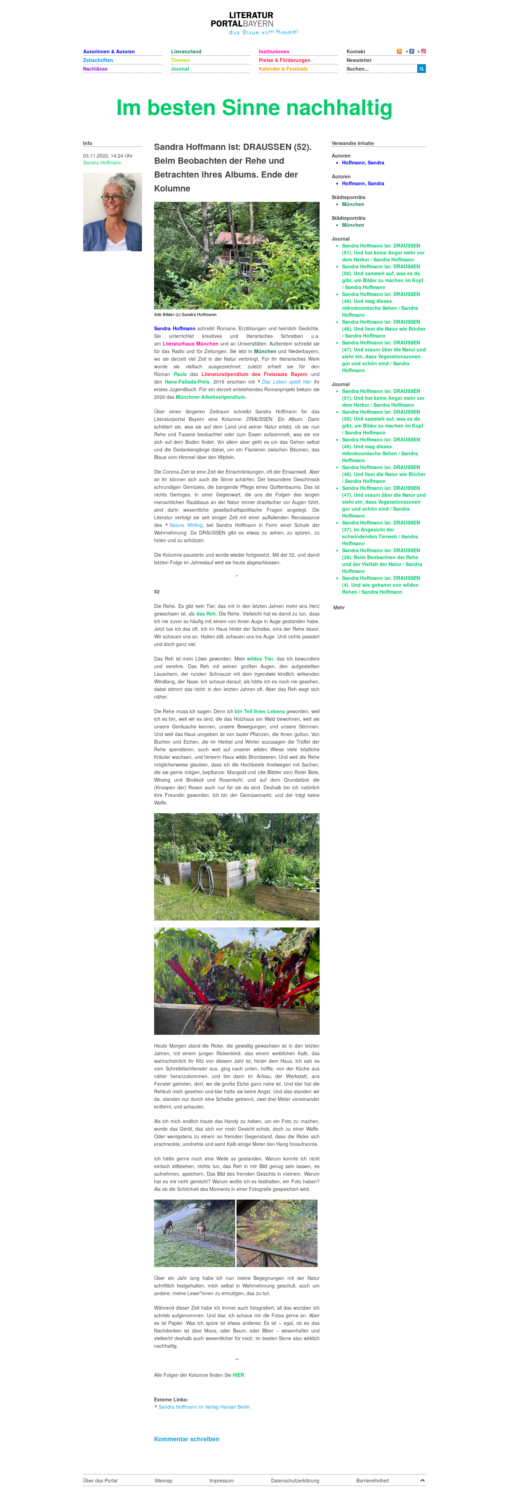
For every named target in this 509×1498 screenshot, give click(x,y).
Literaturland (186, 51)
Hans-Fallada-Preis (187, 381)
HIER (238, 1374)
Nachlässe (95, 68)
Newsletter (359, 59)
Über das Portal (100, 1480)
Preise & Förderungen (285, 59)
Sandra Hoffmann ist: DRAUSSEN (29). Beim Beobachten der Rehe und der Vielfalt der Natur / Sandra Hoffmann (382, 560)
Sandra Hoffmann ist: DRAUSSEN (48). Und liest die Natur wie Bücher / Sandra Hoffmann (384, 328)
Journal (180, 68)
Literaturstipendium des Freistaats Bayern (254, 373)
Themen (180, 59)
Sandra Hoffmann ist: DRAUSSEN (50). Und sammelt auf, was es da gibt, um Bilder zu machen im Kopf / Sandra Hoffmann (382, 276)
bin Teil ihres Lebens (260, 711)
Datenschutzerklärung (295, 1480)
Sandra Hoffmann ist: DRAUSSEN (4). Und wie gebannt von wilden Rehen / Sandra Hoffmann (381, 584)
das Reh (206, 613)
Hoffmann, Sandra (363, 162)
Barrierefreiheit (372, 1480)
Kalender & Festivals (283, 68)
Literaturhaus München (190, 343)
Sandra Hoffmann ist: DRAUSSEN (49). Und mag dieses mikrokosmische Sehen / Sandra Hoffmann (381, 304)
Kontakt (356, 51)
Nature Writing (185, 524)
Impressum (221, 1480)
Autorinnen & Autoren (109, 51)
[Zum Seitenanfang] (422, 1477)
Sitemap (163, 1480)
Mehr (339, 607)
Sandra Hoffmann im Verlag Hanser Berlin (204, 1406)
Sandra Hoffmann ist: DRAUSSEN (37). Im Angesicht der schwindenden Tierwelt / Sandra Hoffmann (381, 533)
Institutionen (274, 51)
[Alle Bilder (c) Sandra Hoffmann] (237, 254)
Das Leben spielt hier (287, 381)
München (265, 351)
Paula (178, 373)
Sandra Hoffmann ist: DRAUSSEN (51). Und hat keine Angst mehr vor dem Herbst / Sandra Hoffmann (383, 252)
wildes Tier (260, 658)
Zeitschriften (98, 59)
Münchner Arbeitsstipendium (210, 396)
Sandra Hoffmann (102, 162)
